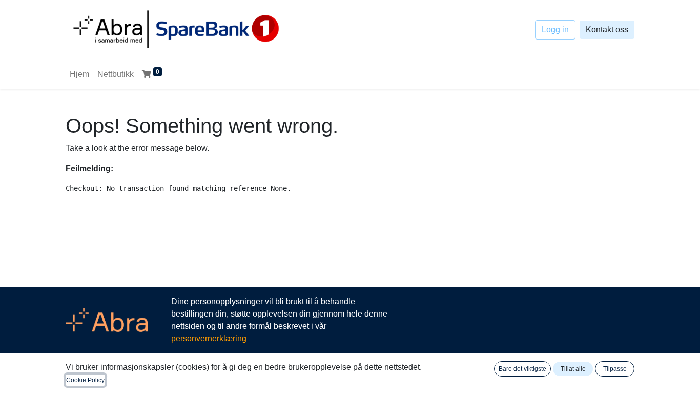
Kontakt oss (607, 29)
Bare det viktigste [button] (522, 368)
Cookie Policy (85, 380)
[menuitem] (79, 74)
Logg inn (555, 30)
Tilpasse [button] (615, 368)
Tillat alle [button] (573, 368)
